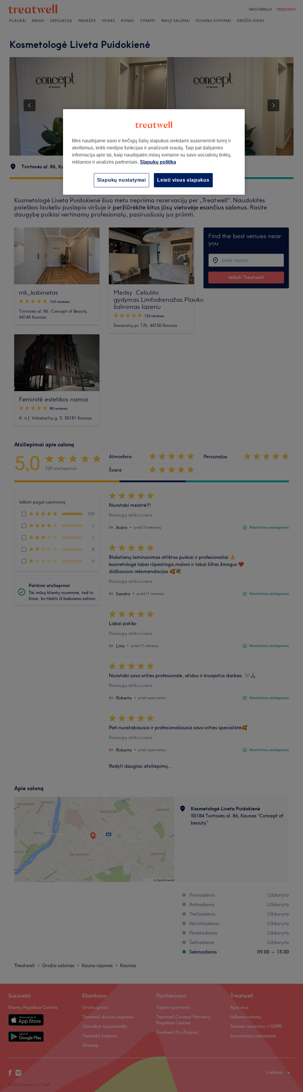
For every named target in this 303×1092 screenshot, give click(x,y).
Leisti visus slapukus (183, 180)
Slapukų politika (158, 161)
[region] (154, 152)
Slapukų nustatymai (121, 180)
